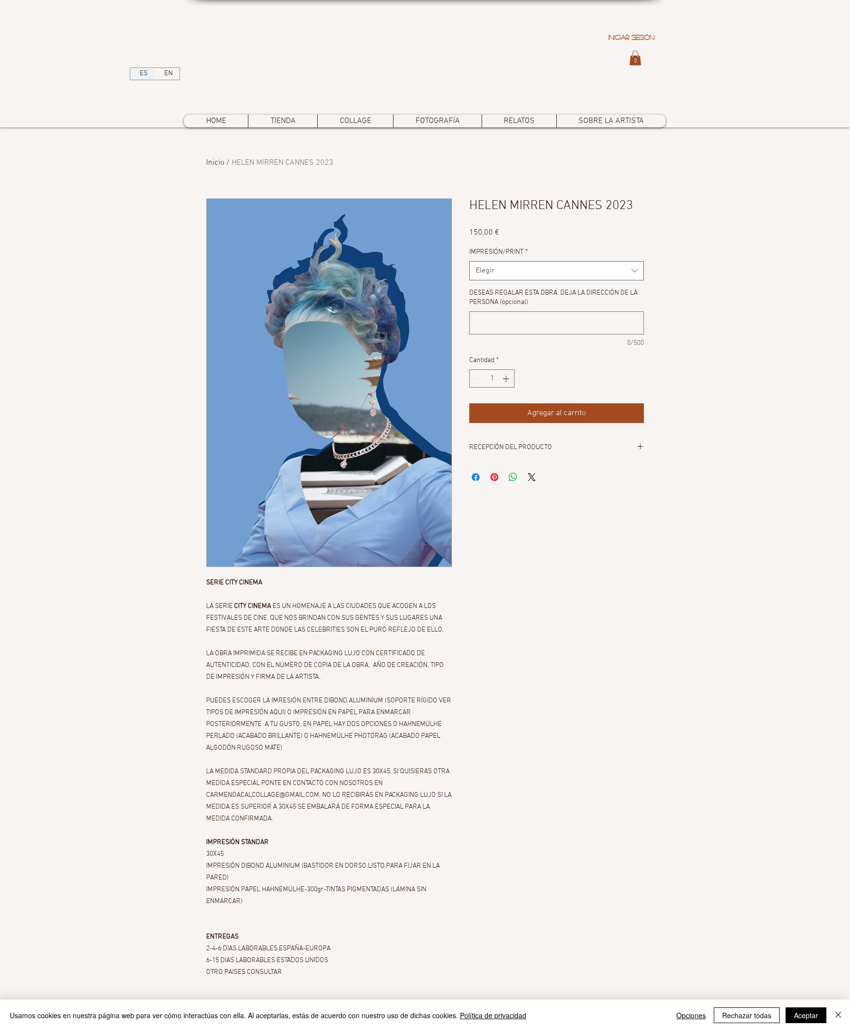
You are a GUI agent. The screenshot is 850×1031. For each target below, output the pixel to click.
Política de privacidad (493, 1015)
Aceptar (806, 1015)
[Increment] (507, 378)
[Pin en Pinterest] (494, 477)
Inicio (215, 163)
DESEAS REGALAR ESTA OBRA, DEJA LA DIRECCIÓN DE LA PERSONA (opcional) (553, 298)
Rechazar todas (746, 1015)
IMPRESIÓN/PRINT (498, 252)
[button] (635, 58)
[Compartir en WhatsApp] (513, 477)
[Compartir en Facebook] (476, 477)
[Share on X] (532, 477)
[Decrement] (477, 378)
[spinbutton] (492, 378)
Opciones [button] (691, 1015)
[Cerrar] (838, 1015)
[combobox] (556, 270)
